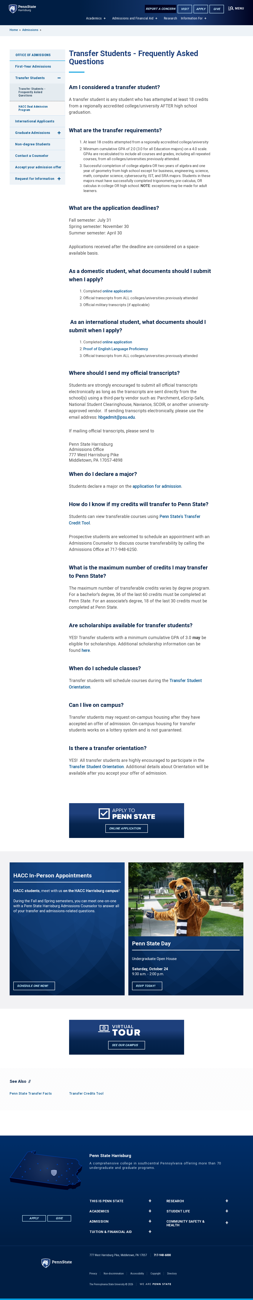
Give (216, 9)
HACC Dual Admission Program (33, 108)
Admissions (30, 30)
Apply (201, 9)
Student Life (178, 1211)
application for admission (157, 486)
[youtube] (56, 1200)
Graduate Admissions (32, 133)
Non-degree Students (32, 144)
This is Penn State (106, 1201)
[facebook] (27, 1200)
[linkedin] (37, 1200)
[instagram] (66, 1200)
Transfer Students (30, 78)
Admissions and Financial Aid (133, 18)
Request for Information (34, 179)
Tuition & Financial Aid (110, 1232)
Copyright (156, 1273)
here (86, 650)
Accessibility (137, 1273)
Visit (185, 9)
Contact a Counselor (32, 156)
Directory (172, 1273)
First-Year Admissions (33, 66)
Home (14, 30)
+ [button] (150, 1201)
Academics (94, 18)
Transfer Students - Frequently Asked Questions (32, 92)
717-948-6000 (162, 1255)
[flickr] (46, 1200)
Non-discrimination (114, 1273)
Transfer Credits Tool (86, 1093)
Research (170, 18)
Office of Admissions (33, 55)
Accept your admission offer (38, 167)
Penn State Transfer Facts (31, 1093)
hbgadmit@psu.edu (116, 417)
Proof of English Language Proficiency (115, 349)
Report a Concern (160, 9)
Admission (99, 1221)
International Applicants (34, 121)
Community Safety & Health (186, 1223)
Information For (192, 18)
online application (117, 291)
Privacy (93, 1273)
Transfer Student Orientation (96, 766)
